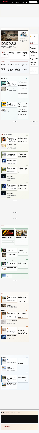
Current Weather (22, 417)
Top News (2, 417)
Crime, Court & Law (4, 326)
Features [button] (17, 2)
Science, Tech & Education (5, 182)
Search (33, 417)
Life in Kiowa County (4, 78)
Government (15, 417)
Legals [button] (23, 2)
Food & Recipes (28, 417)
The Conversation (4, 259)
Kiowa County (9, 417)
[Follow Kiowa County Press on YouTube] (31, 73)
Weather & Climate (4, 357)
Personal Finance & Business (6, 165)
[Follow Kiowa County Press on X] (31, 71)
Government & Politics (5, 294)
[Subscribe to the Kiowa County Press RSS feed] (35, 71)
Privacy (33, 420)
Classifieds (12, 2)
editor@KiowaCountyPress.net (6, 426)
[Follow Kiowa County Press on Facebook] (33, 71)
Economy (2, 135)
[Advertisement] (19, 10)
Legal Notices (15, 421)
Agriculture (3, 372)
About (27, 2)
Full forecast (31, 43)
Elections (3, 310)
